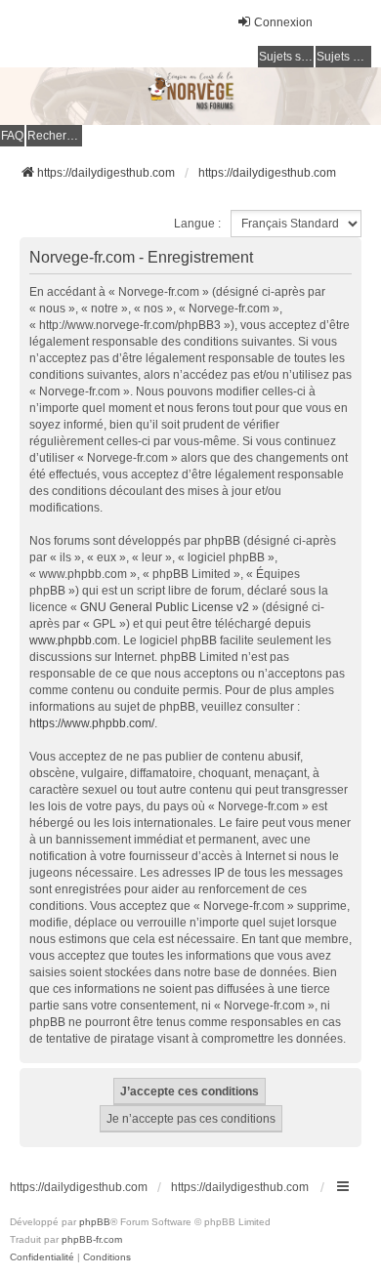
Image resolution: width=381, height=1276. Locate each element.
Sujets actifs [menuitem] (344, 56)
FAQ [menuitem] (12, 136)
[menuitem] (42, 1257)
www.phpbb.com (73, 640)
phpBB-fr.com (92, 1239)
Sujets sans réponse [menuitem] (286, 56)
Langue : (197, 223)
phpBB (94, 1221)
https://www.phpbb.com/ (91, 723)
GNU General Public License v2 (164, 607)
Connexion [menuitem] (283, 22)
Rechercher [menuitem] (54, 136)
